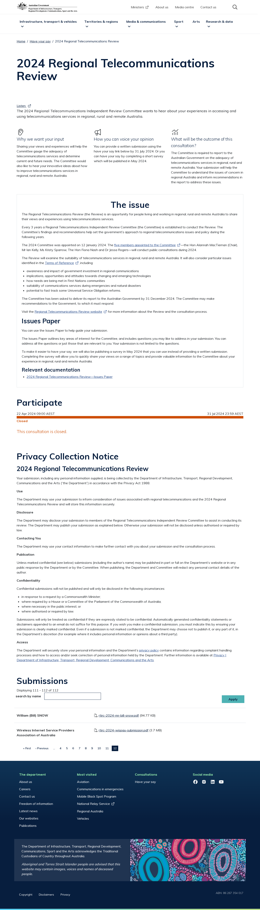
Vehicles (83, 818)
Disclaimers (46, 894)
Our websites (28, 818)
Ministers (137, 7)
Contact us (208, 7)
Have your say (40, 41)
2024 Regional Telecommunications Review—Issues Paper (70, 377)
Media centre (184, 7)
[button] (235, 7)
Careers (24, 789)
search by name (28, 696)
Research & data (219, 21)
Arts (196, 21)
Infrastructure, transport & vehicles (48, 21)
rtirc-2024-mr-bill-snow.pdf (119, 715)
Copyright (25, 894)
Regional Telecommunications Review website (68, 311)
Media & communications (146, 21)
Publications (28, 826)
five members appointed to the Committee (145, 245)
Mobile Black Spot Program (96, 796)
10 (99, 748)
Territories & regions (101, 21)
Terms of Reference (59, 263)
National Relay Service (93, 804)
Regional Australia (90, 811)
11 (107, 748)
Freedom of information (36, 804)
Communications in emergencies (100, 789)
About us (161, 7)
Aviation (83, 782)
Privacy (65, 894)
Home (21, 41)
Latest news (28, 811)
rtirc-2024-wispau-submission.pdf (123, 730)
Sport (178, 21)
